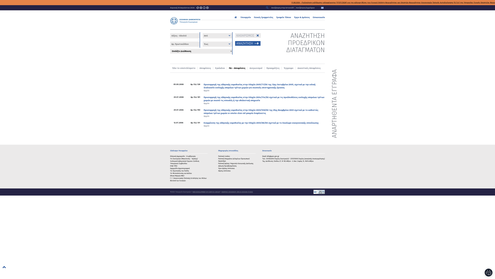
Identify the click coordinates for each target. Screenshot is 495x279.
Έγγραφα (288, 68)
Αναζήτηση (244, 43)
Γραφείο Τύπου (283, 17)
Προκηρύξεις (273, 68)
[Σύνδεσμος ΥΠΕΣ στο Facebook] (201, 7)
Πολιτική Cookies (224, 156)
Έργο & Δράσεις (302, 17)
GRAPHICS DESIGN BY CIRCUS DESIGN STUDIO (237, 192)
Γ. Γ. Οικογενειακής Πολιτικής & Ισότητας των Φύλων (188, 178)
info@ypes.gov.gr (273, 156)
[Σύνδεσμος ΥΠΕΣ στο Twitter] (197, 7)
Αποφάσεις (205, 68)
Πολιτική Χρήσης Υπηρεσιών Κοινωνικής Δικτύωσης (235, 163)
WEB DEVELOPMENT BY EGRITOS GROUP (206, 192)
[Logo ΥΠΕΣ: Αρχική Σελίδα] (193, 21)
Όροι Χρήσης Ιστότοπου (226, 168)
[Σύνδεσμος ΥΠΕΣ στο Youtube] (204, 7)
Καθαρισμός (245, 35)
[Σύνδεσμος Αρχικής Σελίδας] (235, 17)
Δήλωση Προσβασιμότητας (227, 166)
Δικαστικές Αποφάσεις (309, 68)
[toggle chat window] (488, 272)
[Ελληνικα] (322, 7)
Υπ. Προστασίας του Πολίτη (179, 171)
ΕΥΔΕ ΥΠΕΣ (173, 166)
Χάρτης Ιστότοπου (224, 171)
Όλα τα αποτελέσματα (183, 68)
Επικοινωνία (319, 17)
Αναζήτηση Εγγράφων (305, 8)
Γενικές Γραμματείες (263, 17)
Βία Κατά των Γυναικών (178, 181)
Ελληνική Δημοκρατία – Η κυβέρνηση (183, 156)
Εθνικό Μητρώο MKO (177, 176)
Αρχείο (206, 91)
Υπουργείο (246, 17)
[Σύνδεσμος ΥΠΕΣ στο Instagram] (207, 7)
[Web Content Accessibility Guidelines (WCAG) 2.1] (289, 192)
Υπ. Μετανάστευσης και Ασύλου (181, 173)
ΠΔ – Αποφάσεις (237, 68)
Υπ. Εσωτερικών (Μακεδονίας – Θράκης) (184, 159)
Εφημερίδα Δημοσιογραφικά (180, 168)
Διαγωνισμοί (256, 68)
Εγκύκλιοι (220, 68)
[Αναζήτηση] (267, 8)
